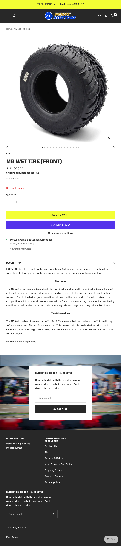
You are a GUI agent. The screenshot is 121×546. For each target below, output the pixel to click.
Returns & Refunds (55, 458)
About (48, 452)
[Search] (14, 15)
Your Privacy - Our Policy (58, 464)
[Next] (113, 147)
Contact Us (51, 446)
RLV (8, 153)
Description (14, 263)
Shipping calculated (16, 172)
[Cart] (113, 15)
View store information (21, 249)
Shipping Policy (53, 470)
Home (9, 29)
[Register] (53, 514)
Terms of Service (54, 476)
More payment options (60, 233)
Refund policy (52, 482)
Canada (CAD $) (15, 527)
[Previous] (7, 147)
